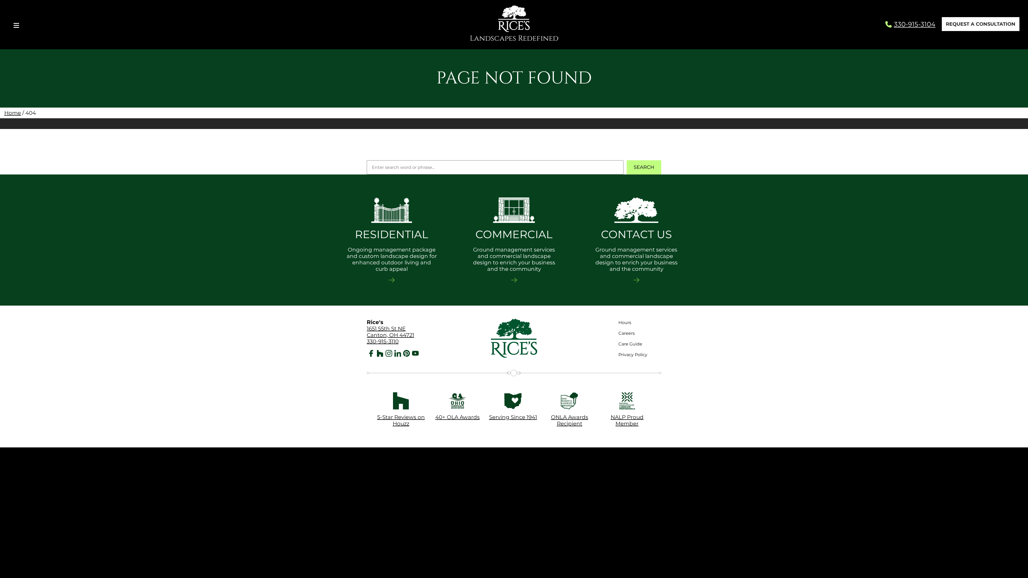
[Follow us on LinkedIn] (397, 354)
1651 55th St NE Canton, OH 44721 (390, 331)
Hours (624, 322)
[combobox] (495, 167)
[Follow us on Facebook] (371, 354)
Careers (626, 333)
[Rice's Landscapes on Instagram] (388, 354)
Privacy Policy (632, 354)
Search (644, 167)
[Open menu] (16, 24)
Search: (375, 157)
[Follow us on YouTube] (415, 354)
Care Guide (630, 344)
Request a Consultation (980, 24)
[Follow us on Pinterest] (406, 354)
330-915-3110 (383, 341)
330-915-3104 (914, 24)
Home (12, 113)
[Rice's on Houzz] (380, 354)
